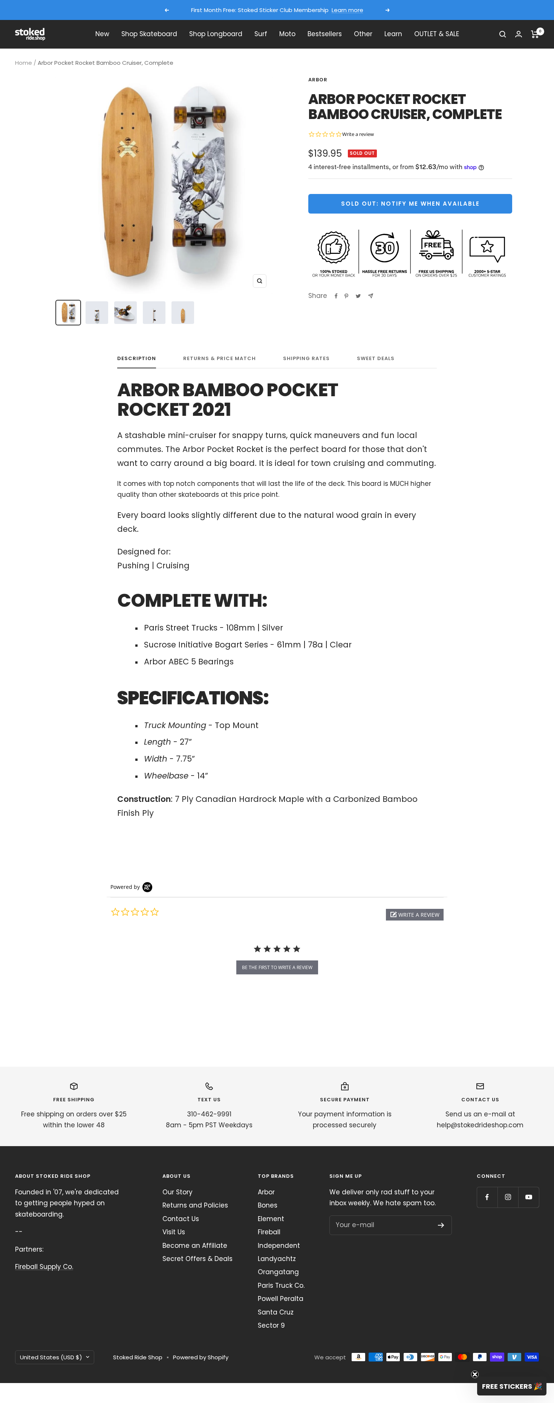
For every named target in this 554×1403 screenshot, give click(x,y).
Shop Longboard (215, 33)
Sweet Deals (376, 359)
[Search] (502, 34)
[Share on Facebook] (336, 296)
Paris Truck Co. (281, 1285)
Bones (267, 1205)
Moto (287, 33)
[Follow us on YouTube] (528, 1197)
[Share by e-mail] (370, 295)
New (102, 33)
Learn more (347, 10)
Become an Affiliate (194, 1245)
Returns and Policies (195, 1205)
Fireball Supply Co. (44, 1266)
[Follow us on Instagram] (507, 1197)
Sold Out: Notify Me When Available (410, 204)
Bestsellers (325, 33)
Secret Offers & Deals (197, 1258)
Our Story (177, 1192)
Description (136, 359)
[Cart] (535, 34)
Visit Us (173, 1232)
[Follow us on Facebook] (487, 1197)
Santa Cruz (276, 1312)
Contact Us (180, 1218)
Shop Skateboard (149, 33)
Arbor (318, 79)
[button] (415, 915)
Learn (393, 33)
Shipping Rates (306, 359)
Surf (260, 33)
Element (271, 1218)
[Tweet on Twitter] (358, 296)
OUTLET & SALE (436, 33)
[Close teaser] (475, 1374)
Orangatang (278, 1271)
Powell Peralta (280, 1298)
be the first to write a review (277, 967)
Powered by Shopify (200, 1357)
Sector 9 (271, 1325)
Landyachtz (277, 1258)
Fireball (269, 1232)
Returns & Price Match (219, 359)
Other (363, 33)
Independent (279, 1245)
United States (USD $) (51, 1357)
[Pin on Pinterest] (346, 296)
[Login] (518, 34)
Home (23, 63)
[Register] (441, 1225)
